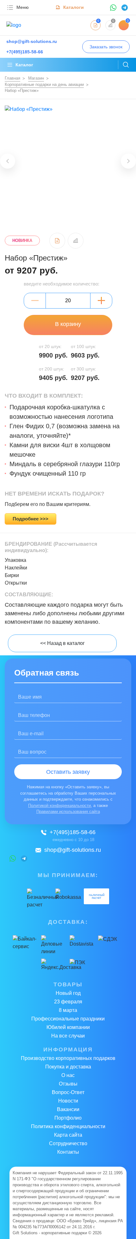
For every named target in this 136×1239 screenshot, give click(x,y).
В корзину (68, 324)
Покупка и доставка (68, 1066)
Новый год (68, 993)
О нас (68, 1075)
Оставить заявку (68, 772)
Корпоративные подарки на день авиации (44, 84)
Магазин (36, 78)
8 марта (68, 1010)
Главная (12, 78)
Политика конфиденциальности (68, 1126)
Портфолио (68, 1118)
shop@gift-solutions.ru (72, 850)
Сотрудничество (68, 1143)
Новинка (22, 240)
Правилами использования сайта (68, 811)
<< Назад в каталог (62, 643)
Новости (68, 1101)
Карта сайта (68, 1135)
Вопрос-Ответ (68, 1092)
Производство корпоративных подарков (68, 1058)
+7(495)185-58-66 (73, 832)
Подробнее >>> (30, 518)
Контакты (68, 1152)
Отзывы (68, 1083)
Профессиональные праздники (68, 1018)
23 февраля (68, 1001)
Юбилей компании (68, 1027)
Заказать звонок (106, 46)
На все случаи (68, 1035)
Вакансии (68, 1109)
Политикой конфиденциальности (59, 805)
